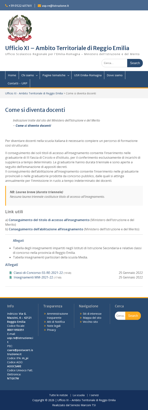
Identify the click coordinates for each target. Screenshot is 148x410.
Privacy (51, 330)
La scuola (79, 395)
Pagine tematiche (54, 75)
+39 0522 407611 (20, 6)
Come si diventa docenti (33, 125)
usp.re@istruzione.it (55, 6)
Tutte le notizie (58, 395)
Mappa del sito (92, 317)
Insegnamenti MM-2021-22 (33, 277)
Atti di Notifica (56, 322)
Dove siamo (115, 75)
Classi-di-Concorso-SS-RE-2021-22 (38, 273)
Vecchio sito (90, 322)
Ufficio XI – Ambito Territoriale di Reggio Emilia (67, 48)
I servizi (94, 395)
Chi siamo (27, 75)
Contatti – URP (17, 83)
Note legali (54, 326)
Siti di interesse (92, 313)
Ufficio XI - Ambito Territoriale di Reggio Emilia (34, 93)
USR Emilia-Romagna (88, 75)
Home (12, 75)
